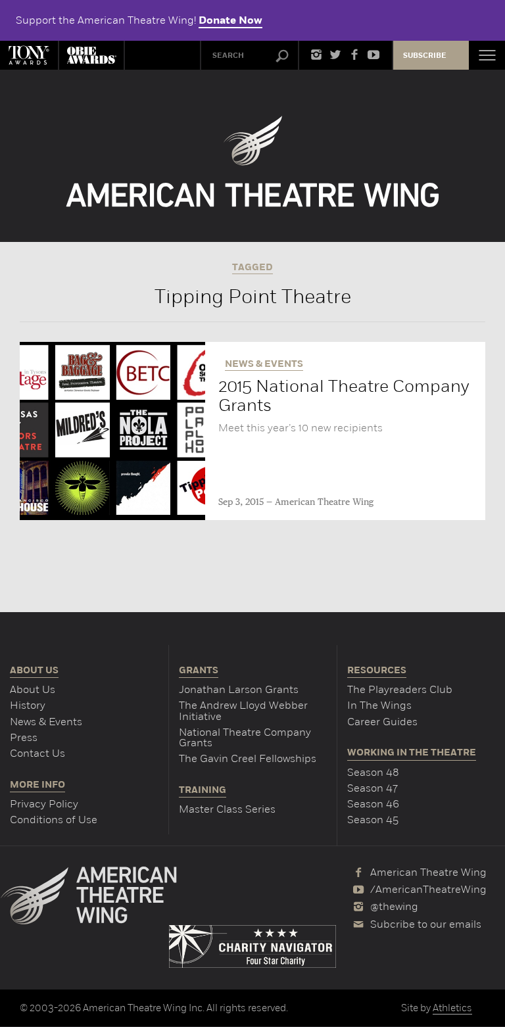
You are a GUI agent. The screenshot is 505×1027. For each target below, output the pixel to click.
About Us (32, 689)
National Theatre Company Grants (245, 737)
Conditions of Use (53, 819)
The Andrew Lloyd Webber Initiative (243, 710)
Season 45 (372, 819)
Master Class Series (227, 809)
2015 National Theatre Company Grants (343, 396)
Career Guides (382, 721)
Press (23, 737)
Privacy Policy (44, 804)
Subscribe (424, 55)
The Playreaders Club (399, 689)
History (27, 705)
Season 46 (373, 804)
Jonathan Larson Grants (239, 689)
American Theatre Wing (324, 502)
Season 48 (373, 772)
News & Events (46, 721)
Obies (91, 55)
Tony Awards (29, 55)
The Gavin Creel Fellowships (247, 758)
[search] (282, 56)
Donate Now (230, 20)
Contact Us (37, 753)
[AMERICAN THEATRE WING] (253, 161)
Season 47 (372, 788)
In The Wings (379, 705)
